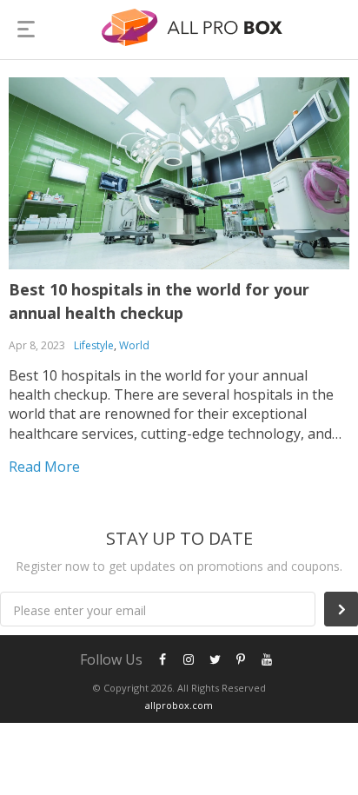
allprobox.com (179, 705)
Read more (44, 466)
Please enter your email (79, 610)
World (134, 345)
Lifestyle (94, 345)
